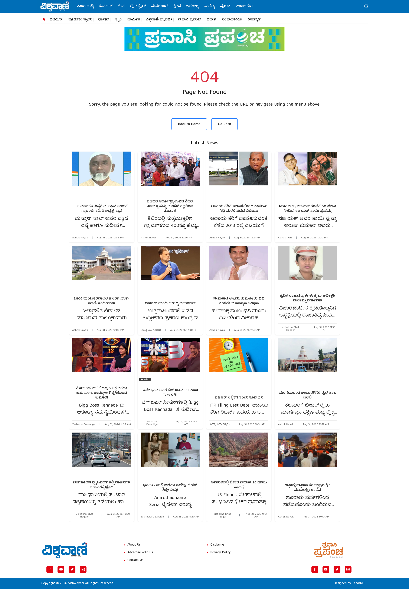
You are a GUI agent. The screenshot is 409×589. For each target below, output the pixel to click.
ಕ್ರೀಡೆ (177, 6)
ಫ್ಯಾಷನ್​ (103, 19)
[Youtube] (61, 569)
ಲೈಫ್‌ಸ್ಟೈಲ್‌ (138, 6)
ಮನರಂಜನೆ (159, 6)
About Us (134, 545)
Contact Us (135, 560)
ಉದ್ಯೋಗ (255, 19)
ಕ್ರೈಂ (118, 19)
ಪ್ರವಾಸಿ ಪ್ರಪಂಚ (189, 19)
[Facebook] (50, 569)
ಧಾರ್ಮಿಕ (133, 19)
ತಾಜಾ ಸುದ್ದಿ (85, 6)
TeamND (358, 583)
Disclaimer (217, 545)
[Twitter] (72, 569)
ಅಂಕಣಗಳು (244, 6)
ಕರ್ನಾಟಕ (105, 6)
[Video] (170, 361)
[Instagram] (83, 569)
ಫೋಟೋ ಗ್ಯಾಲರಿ (80, 19)
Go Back (224, 124)
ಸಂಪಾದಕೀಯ (232, 19)
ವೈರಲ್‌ (225, 6)
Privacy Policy (220, 553)
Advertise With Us (140, 553)
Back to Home (189, 124)
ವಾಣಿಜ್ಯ (209, 6)
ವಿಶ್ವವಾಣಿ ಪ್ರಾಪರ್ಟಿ (159, 19)
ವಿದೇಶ (211, 19)
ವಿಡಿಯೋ (56, 19)
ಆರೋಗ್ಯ (192, 6)
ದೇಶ (121, 6)
